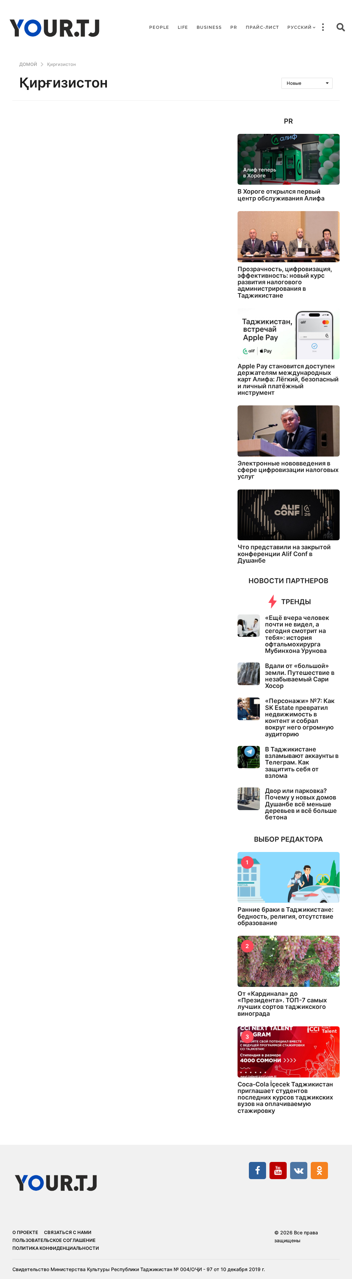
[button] (323, 27)
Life (183, 27)
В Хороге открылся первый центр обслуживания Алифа (281, 194)
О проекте (25, 1232)
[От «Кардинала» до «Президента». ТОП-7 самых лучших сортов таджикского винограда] (289, 961)
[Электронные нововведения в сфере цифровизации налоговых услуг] (289, 431)
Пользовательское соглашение (54, 1240)
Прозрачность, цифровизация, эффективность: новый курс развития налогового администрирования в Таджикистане (285, 282)
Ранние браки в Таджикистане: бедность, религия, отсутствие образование (285, 916)
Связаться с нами (67, 1232)
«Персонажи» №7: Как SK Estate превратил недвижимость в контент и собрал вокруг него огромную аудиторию (299, 717)
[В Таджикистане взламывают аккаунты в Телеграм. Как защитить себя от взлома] (249, 757)
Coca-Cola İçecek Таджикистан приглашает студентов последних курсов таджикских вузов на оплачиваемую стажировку (285, 1097)
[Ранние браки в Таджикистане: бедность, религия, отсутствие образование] (289, 877)
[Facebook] (257, 1170)
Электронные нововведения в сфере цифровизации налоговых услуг (288, 470)
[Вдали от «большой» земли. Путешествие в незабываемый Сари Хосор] (249, 673)
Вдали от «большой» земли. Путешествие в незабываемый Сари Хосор (299, 675)
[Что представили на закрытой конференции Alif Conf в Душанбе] (289, 515)
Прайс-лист (262, 27)
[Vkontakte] (298, 1170)
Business (209, 27)
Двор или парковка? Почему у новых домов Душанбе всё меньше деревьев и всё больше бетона (301, 804)
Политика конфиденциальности (55, 1248)
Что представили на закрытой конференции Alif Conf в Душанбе (284, 553)
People (159, 27)
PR (233, 27)
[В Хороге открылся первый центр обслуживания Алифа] (289, 159)
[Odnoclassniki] (319, 1170)
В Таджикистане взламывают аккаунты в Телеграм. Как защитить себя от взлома (302, 762)
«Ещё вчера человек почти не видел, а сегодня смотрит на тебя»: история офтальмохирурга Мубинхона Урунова (297, 634)
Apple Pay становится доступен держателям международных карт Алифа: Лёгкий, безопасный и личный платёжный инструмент (288, 379)
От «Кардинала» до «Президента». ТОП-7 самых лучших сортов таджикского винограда (282, 1003)
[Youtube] (278, 1170)
